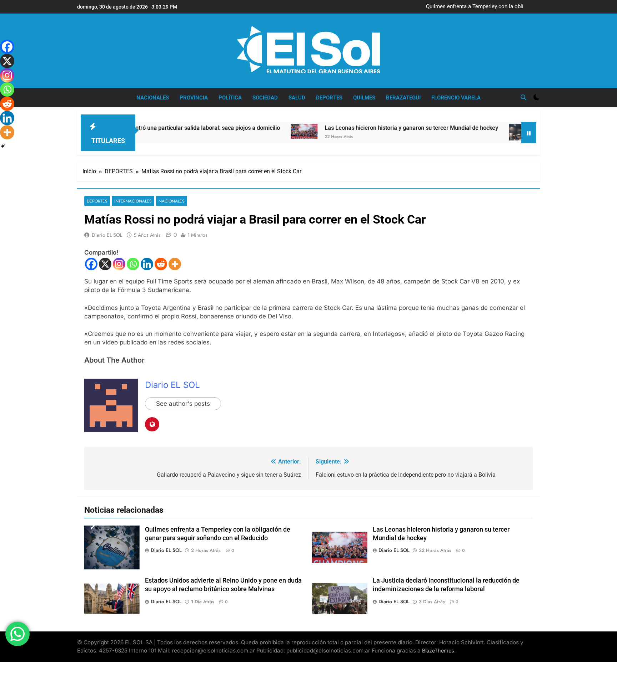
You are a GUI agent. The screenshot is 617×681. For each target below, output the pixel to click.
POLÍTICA (230, 97)
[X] (105, 264)
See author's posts (183, 403)
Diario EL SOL (107, 235)
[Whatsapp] (133, 264)
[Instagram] (119, 264)
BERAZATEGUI (403, 97)
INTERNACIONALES (133, 201)
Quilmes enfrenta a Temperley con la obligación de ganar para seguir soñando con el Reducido (483, 7)
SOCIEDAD (265, 97)
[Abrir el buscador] (523, 97)
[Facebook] (91, 264)
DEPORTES (329, 97)
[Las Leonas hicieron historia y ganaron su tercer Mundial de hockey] (279, 131)
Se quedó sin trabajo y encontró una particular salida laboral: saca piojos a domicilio (147, 127)
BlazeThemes (438, 650)
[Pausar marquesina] (528, 132)
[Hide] (3, 146)
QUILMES (364, 97)
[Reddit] (161, 264)
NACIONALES (152, 97)
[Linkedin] (147, 264)
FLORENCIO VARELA (456, 97)
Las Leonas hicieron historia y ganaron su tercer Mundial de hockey (386, 127)
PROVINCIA (194, 97)
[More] (175, 264)
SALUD (297, 97)
